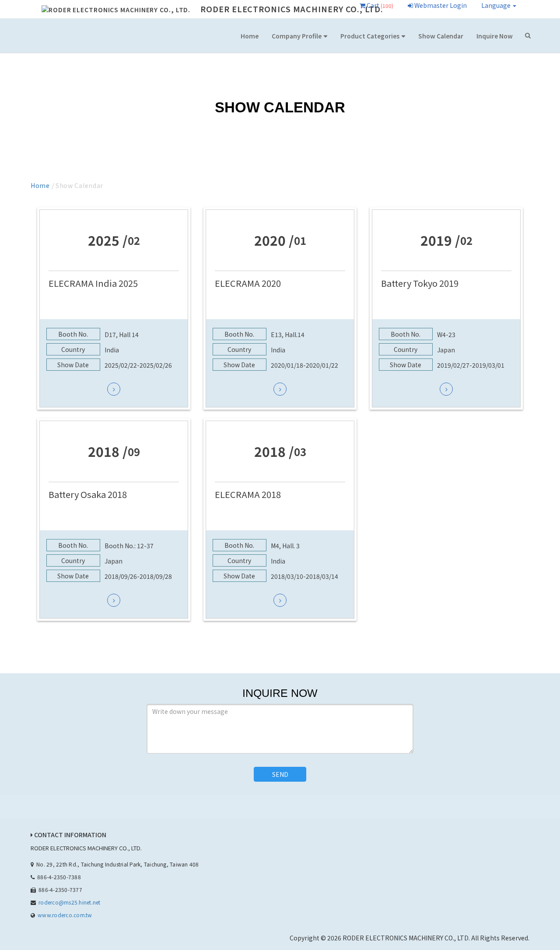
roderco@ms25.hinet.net (69, 902)
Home (250, 35)
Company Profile (297, 35)
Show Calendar (440, 35)
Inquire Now (494, 35)
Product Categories (369, 35)
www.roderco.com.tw (65, 915)
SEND (280, 774)
